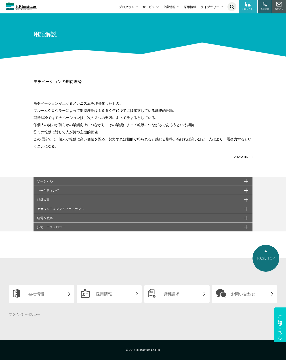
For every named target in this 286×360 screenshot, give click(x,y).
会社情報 (36, 293)
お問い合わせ (243, 293)
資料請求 (171, 293)
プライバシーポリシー (24, 314)
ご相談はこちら (280, 325)
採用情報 (190, 7)
